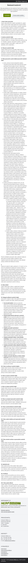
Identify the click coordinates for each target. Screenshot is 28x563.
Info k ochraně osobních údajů (7, 512)
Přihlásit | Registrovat (22, 1)
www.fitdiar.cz (4, 555)
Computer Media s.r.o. (14, 559)
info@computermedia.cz (9, 540)
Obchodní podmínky (5, 510)
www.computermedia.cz (6, 550)
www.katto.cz (4, 552)
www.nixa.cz (4, 549)
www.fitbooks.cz (4, 553)
